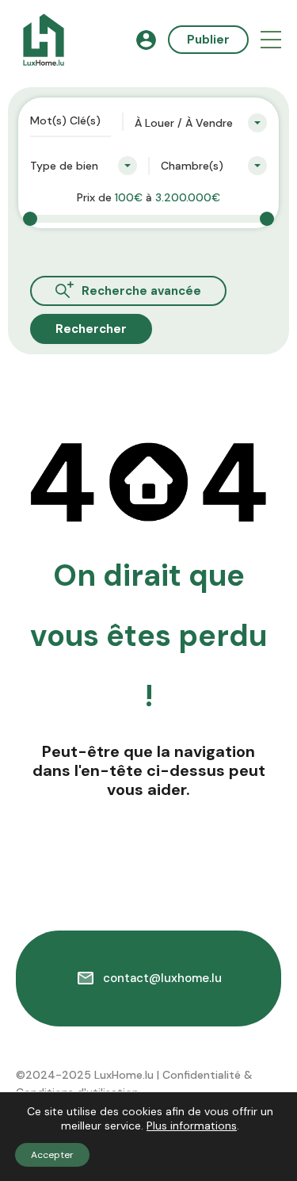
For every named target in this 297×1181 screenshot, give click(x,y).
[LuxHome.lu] (43, 39)
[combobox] (201, 122)
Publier (208, 40)
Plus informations (192, 1125)
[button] (271, 40)
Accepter (52, 1155)
